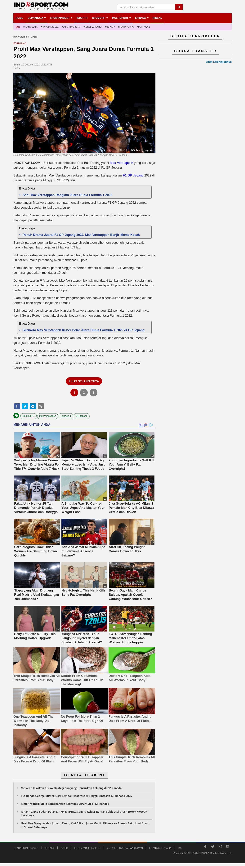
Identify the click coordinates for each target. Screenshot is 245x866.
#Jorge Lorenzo (92, 26)
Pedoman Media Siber (87, 847)
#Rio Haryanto (126, 26)
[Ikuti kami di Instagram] (220, 847)
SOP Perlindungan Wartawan (125, 847)
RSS (179, 847)
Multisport (120, 17)
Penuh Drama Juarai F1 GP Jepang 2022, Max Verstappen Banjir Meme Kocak (81, 235)
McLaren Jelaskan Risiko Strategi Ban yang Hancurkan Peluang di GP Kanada (71, 788)
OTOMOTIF (98, 17)
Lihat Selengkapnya (219, 62)
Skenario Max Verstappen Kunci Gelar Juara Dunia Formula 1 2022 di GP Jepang (84, 330)
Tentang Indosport (26, 847)
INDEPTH (82, 17)
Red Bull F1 (28, 416)
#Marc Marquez (50, 26)
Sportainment (60, 17)
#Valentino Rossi (71, 26)
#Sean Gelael (30, 26)
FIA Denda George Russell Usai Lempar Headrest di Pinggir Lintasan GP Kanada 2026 (76, 796)
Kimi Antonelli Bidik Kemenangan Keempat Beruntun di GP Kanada (65, 804)
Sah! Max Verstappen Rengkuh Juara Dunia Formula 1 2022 (67, 195)
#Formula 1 (143, 26)
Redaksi (50, 847)
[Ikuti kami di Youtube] (228, 847)
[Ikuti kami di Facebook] (205, 847)
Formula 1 (66, 416)
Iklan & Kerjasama (160, 847)
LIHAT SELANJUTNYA (84, 381)
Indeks (157, 17)
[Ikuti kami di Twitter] (213, 847)
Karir (64, 847)
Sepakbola (35, 17)
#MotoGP (110, 26)
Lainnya (140, 17)
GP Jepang (81, 416)
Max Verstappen (121, 163)
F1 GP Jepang (133, 175)
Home (19, 17)
